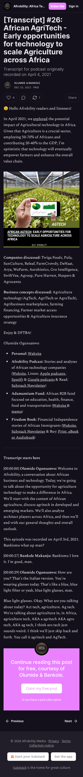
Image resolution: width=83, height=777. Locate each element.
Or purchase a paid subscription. (42, 700)
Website (34, 354)
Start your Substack (30, 756)
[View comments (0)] (23, 97)
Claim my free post (41, 688)
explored (40, 119)
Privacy (53, 741)
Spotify (17, 380)
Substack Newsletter (28, 385)
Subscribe (57, 6)
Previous (17, 721)
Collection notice (41, 745)
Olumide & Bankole (27, 83)
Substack (19, 767)
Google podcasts (41, 380)
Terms (66, 741)
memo (17, 411)
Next (68, 721)
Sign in (74, 6)
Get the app (63, 756)
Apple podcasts (52, 374)
